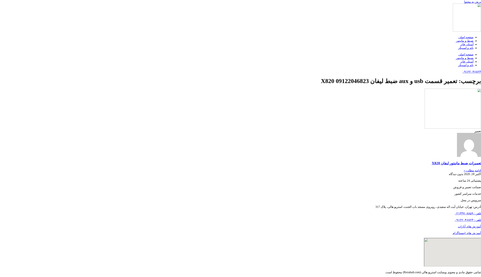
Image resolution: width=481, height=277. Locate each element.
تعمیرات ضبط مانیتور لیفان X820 (456, 163)
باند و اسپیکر (465, 47)
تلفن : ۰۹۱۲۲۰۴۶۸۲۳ (468, 220)
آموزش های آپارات (469, 226)
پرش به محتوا (472, 1)
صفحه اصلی (465, 37)
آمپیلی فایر (466, 44)
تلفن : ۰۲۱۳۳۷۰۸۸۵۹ (468, 213)
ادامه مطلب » (472, 170)
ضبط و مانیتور (464, 40)
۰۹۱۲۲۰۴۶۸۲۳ (471, 71)
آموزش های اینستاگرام (467, 233)
